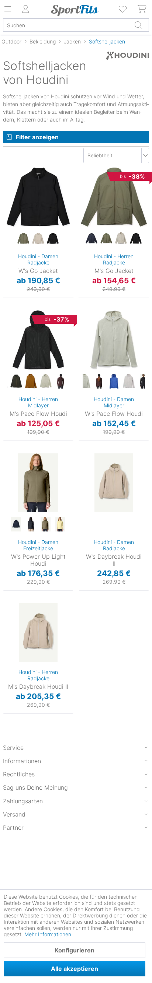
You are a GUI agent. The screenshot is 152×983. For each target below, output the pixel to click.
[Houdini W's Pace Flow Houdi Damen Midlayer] (114, 339)
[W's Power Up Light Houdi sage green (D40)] (45, 524)
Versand (14, 814)
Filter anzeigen (37, 137)
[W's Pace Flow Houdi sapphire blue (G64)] (114, 381)
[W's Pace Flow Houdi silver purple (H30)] (128, 381)
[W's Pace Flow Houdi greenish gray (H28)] (84, 381)
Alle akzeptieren (74, 968)
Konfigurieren (74, 950)
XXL (83, 223)
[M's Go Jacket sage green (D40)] (106, 238)
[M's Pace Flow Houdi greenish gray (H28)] (45, 381)
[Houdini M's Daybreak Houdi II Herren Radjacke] (38, 632)
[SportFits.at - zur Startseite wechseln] (74, 10)
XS (8, 181)
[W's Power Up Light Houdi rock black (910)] (30, 524)
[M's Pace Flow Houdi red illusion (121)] (60, 381)
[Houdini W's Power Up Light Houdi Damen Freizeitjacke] (38, 482)
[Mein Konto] (26, 9)
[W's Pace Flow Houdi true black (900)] (143, 381)
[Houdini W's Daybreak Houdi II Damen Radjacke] (114, 482)
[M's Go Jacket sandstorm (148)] (121, 238)
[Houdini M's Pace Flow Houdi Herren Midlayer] (38, 339)
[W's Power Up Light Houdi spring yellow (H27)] (60, 524)
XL (8, 224)
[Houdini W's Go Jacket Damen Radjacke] (38, 197)
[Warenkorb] (142, 9)
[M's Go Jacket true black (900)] (135, 238)
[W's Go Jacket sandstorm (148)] (38, 238)
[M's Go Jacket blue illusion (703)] (91, 238)
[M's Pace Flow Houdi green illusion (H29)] (16, 381)
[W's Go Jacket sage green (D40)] (23, 238)
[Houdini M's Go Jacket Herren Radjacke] (114, 197)
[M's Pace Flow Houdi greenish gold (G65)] (31, 381)
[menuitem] (123, 9)
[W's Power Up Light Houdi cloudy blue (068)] (15, 524)
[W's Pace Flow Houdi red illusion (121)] (99, 381)
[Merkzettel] (123, 9)
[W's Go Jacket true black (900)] (52, 238)
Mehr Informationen (47, 934)
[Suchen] (138, 25)
